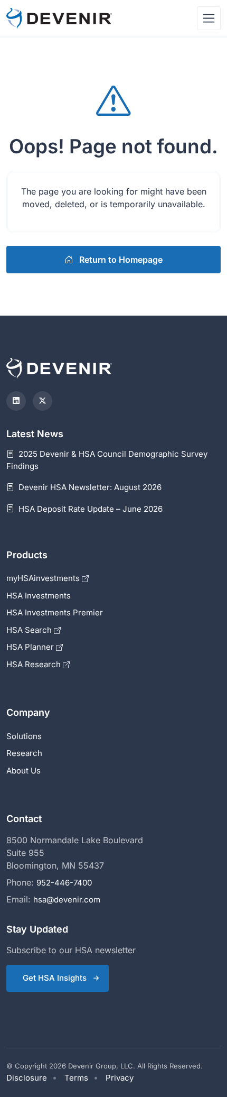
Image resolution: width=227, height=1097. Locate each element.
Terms (76, 1078)
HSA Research (34, 664)
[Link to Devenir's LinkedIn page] (16, 401)
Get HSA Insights (55, 978)
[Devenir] (59, 18)
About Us (23, 771)
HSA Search (30, 630)
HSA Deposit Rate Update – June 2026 (89, 509)
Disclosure (26, 1078)
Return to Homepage (120, 259)
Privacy (120, 1078)
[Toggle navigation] (209, 18)
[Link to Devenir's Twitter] (42, 401)
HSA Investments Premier (54, 612)
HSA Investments (38, 596)
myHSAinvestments (44, 578)
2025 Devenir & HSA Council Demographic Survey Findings (106, 460)
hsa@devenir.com (66, 900)
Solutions (24, 736)
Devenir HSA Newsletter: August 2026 (89, 487)
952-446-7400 (64, 883)
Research (24, 753)
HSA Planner (31, 647)
